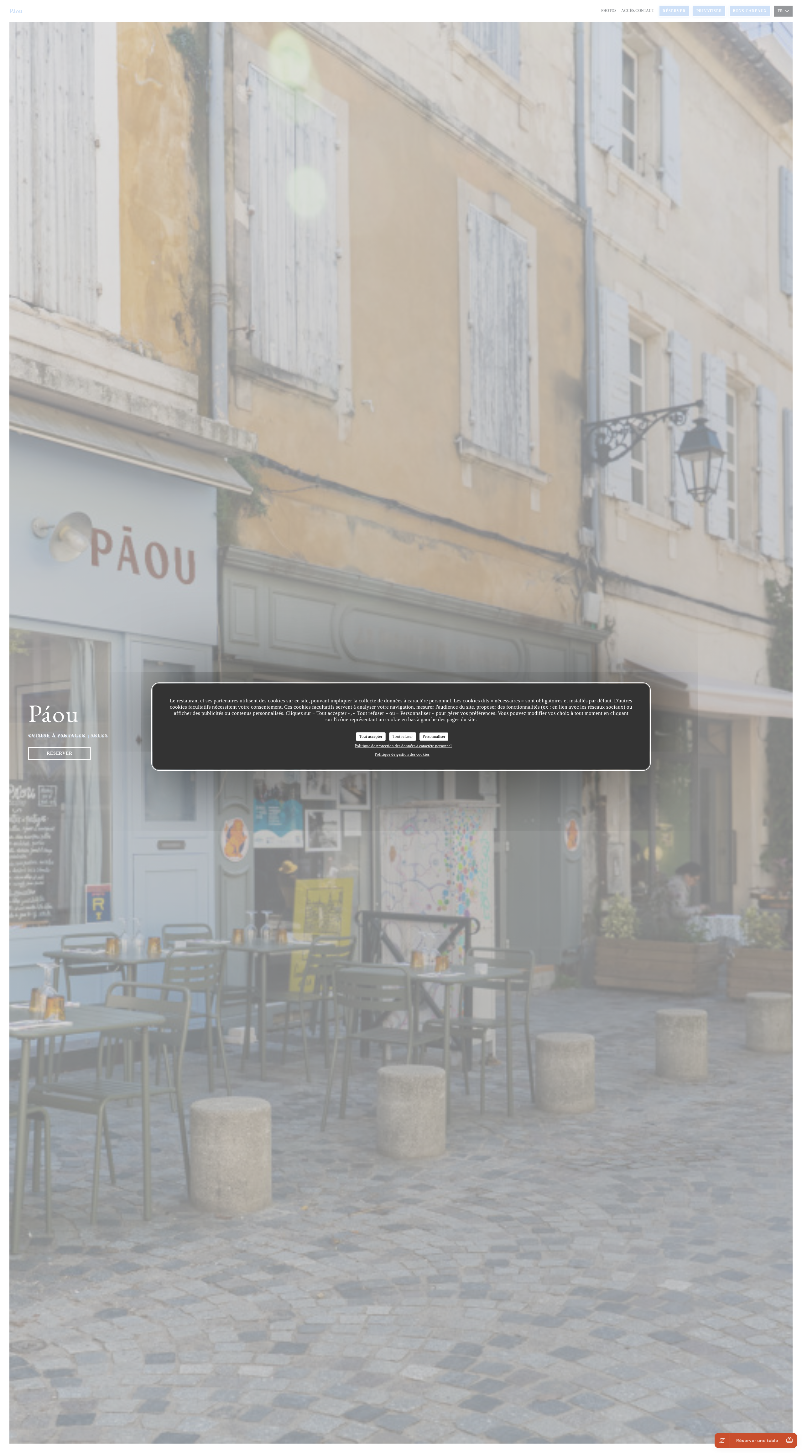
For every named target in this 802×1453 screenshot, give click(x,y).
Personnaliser (434, 736)
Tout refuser (403, 736)
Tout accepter (370, 736)
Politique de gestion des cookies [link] (402, 754)
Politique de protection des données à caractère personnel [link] (403, 745)
